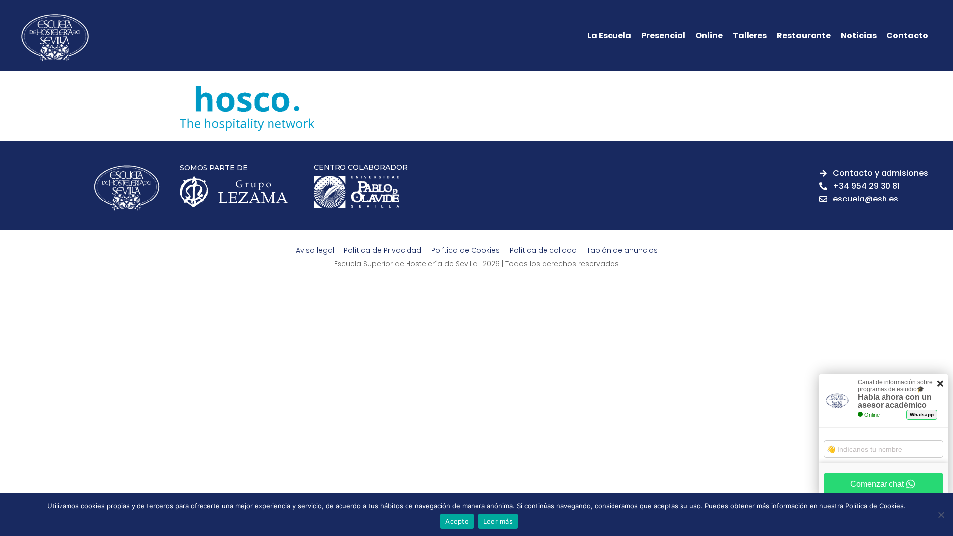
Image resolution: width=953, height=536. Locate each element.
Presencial (663, 36)
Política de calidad (543, 250)
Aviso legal (315, 250)
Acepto (457, 521)
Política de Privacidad (382, 250)
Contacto (907, 36)
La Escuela (609, 36)
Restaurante (804, 36)
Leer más (498, 521)
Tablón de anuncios (622, 250)
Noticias (859, 36)
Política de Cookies (465, 250)
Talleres (750, 36)
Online (709, 36)
